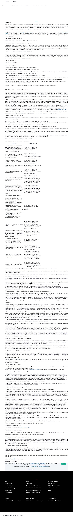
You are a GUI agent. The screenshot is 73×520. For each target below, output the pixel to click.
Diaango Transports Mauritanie (33, 492)
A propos (50, 490)
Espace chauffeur (30, 498)
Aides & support (8, 492)
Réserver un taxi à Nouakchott (32, 485)
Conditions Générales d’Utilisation (37, 463)
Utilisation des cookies (53, 488)
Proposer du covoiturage (10, 488)
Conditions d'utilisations (53, 481)
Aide (46, 5)
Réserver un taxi (8, 483)
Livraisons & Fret (34, 5)
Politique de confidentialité (54, 485)
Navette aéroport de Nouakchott (33, 488)
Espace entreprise (52, 498)
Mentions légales (51, 483)
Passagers (7, 498)
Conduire (26, 5)
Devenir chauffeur (8, 490)
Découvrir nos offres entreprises (55, 501)
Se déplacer (18, 5)
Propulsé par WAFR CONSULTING (33, 490)
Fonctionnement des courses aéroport (13, 501)
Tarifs (42, 5)
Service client (29, 483)
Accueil (12, 5)
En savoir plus (34, 466)
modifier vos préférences (44, 466)
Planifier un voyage (9, 485)
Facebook (28, 481)
